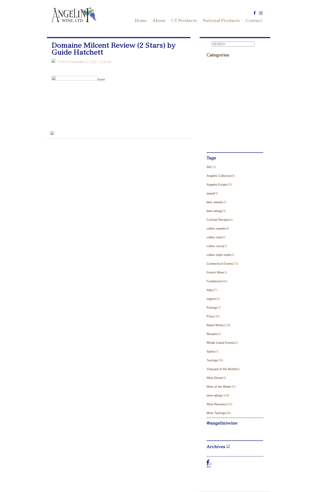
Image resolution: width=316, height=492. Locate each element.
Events (212, 64)
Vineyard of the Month (221, 369)
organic (211, 299)
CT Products (184, 21)
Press (211, 90)
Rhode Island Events (221, 342)
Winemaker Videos (222, 143)
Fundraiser (215, 73)
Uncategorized (219, 126)
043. (209, 167)
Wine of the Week (218, 386)
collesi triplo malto (219, 255)
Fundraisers (214, 281)
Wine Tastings (216, 413)
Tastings (213, 117)
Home (141, 21)
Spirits (211, 351)
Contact (254, 21)
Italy (209, 290)
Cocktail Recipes (218, 219)
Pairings (212, 307)
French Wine (215, 272)
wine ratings (215, 395)
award (210, 193)
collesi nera (214, 237)
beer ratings (214, 211)
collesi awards (216, 228)
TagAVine (215, 108)
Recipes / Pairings (222, 99)
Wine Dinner (215, 378)
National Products (221, 21)
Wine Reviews (216, 404)
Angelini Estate (217, 184)
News (211, 82)
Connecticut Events (220, 263)
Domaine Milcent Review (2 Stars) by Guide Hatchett (114, 50)
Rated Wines (215, 325)
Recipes (212, 334)
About (158, 21)
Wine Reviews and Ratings (229, 134)
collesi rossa (215, 246)
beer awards (215, 202)
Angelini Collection (219, 176)
